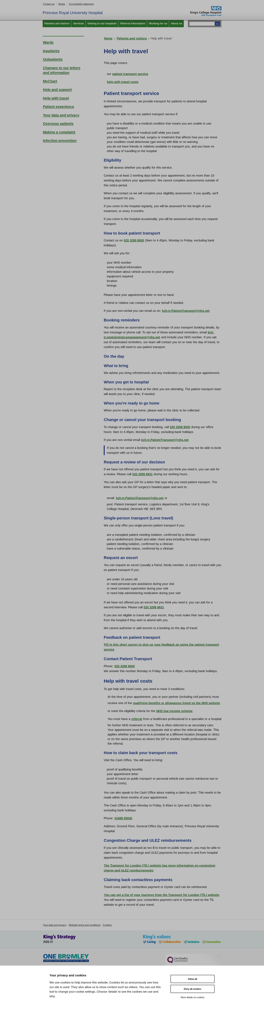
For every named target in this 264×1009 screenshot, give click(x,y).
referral (136, 719)
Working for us (158, 23)
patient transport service (130, 74)
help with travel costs (122, 82)
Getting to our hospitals (102, 23)
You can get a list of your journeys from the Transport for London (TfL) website (161, 895)
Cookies (107, 925)
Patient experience (58, 107)
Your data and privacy (61, 115)
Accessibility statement (81, 4)
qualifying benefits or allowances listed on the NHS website (176, 703)
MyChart (50, 81)
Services (78, 23)
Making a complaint (59, 132)
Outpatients (53, 59)
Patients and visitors (57, 23)
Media (61, 4)
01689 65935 (123, 818)
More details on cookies (192, 997)
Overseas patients (58, 124)
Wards (48, 42)
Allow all (192, 979)
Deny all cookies (192, 989)
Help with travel (56, 98)
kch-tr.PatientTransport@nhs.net (186, 310)
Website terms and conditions (85, 925)
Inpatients (51, 51)
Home (108, 38)
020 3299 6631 (142, 474)
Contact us (49, 4)
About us (176, 23)
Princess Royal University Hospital (73, 13)
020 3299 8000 (134, 240)
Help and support (57, 90)
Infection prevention (60, 141)
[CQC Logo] (177, 962)
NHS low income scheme (174, 711)
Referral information (132, 23)
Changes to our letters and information (61, 70)
